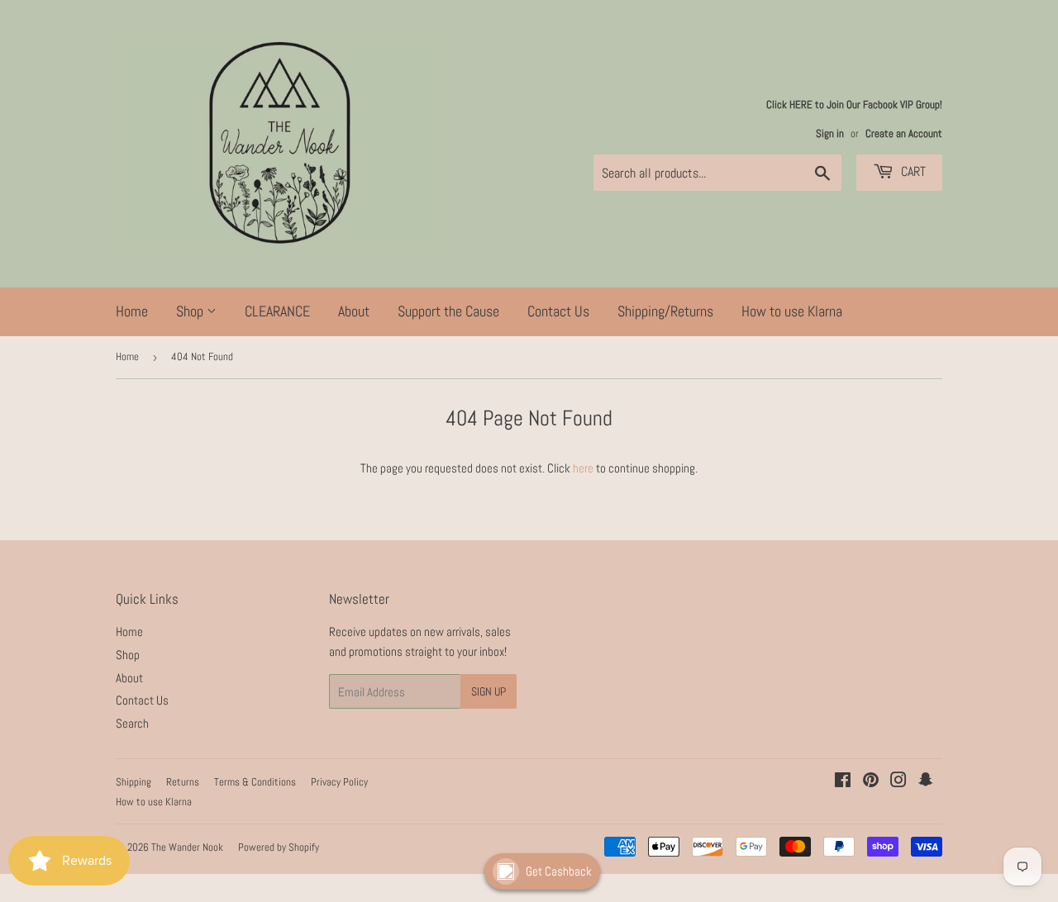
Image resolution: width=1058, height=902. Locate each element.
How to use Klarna (791, 310)
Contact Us (558, 310)
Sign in (830, 133)
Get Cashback (559, 871)
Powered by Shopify (278, 847)
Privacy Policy (339, 782)
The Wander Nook (187, 847)
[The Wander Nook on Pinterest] (870, 782)
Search (132, 723)
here (583, 468)
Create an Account (903, 133)
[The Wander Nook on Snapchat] (925, 782)
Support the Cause (448, 310)
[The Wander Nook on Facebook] (842, 782)
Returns (182, 782)
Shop (191, 310)
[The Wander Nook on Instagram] (898, 782)
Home (132, 310)
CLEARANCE (277, 310)
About (353, 310)
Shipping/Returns (665, 310)
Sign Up (488, 691)
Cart (912, 171)
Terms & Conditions (255, 782)
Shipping (133, 782)
